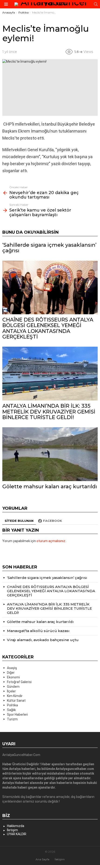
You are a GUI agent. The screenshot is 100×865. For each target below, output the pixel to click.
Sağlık (11, 710)
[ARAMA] (96, 4)
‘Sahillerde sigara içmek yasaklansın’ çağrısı (49, 248)
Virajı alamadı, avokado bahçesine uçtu (43, 640)
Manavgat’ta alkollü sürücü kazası (38, 631)
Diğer (11, 672)
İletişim (12, 830)
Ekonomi (13, 677)
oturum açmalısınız (51, 541)
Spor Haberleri (17, 714)
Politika (12, 705)
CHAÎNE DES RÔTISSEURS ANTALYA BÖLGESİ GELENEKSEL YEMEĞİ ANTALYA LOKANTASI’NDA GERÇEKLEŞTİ (47, 328)
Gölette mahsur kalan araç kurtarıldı (49, 486)
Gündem (13, 686)
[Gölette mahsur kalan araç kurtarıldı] (50, 454)
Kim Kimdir (15, 696)
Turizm (12, 719)
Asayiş (12, 668)
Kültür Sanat (16, 700)
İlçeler (11, 691)
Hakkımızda (15, 826)
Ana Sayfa (42, 859)
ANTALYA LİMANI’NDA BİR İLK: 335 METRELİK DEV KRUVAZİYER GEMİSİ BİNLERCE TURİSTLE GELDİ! (48, 412)
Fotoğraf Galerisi (19, 682)
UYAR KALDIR (16, 834)
